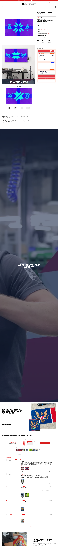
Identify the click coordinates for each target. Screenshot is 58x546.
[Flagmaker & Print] (29, 4)
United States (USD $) (53, 2)
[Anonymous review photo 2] (27, 495)
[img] (23, 474)
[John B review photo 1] (23, 521)
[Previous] (16, 0)
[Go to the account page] (54, 7)
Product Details (5, 117)
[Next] (42, 0)
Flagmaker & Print (40, 13)
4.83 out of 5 (15, 442)
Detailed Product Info (41, 19)
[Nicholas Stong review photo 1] (23, 509)
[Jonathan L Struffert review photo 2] (27, 468)
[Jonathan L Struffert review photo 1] (23, 468)
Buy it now (46, 78)
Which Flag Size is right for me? (46, 25)
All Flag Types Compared (47, 27)
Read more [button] (22, 465)
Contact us (46, 31)
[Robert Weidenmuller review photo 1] (23, 481)
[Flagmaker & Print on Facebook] (43, 2)
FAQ (48, 33)
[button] (39, 17)
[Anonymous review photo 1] (23, 495)
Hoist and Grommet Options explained (47, 29)
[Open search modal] (2, 7)
